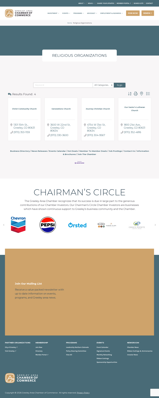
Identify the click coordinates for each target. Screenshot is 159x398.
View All (69, 355)
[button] (9, 94)
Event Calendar (102, 347)
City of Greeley (10, 347)
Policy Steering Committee (76, 351)
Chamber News (133, 347)
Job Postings (115, 151)
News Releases (39, 151)
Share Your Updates (105, 3)
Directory (39, 351)
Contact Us (129, 151)
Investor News (132, 355)
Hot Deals (73, 151)
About (80, 3)
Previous (3, 225)
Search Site (138, 3)
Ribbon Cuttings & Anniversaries (139, 351)
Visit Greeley (10, 351)
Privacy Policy (83, 393)
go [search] (120, 85)
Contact (149, 3)
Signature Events (103, 351)
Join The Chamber (87, 154)
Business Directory (20, 151)
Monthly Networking (104, 355)
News (90, 3)
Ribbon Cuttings (103, 358)
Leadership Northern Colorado (77, 347)
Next (155, 225)
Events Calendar (57, 151)
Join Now (39, 347)
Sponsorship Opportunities (107, 362)
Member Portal (123, 3)
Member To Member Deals (93, 151)
